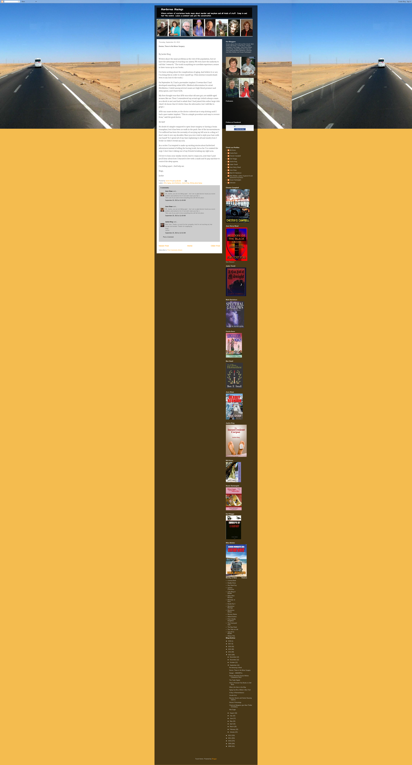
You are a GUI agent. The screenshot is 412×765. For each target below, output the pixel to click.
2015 (230, 649)
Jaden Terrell (234, 164)
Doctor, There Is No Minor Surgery (240, 670)
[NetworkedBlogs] (240, 126)
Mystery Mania (232, 614)
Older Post (215, 246)
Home (189, 246)
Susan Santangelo (235, 180)
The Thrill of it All (233, 629)
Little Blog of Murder (231, 592)
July (231, 716)
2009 (230, 743)
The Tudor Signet (234, 680)
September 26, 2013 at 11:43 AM (175, 200)
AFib (165, 183)
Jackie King (185, 183)
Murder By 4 (231, 604)
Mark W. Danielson (235, 173)
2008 (230, 746)
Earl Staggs (233, 159)
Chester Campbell (235, 156)
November (233, 660)
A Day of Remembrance (236, 692)
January (232, 732)
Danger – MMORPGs (235, 673)
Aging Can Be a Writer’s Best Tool (240, 690)
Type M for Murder (231, 632)
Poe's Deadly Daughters (232, 620)
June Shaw (169, 191)
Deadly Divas (232, 583)
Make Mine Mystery (231, 596)
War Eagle (232, 709)
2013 (230, 654)
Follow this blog (240, 129)
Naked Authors (232, 616)
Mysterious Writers (231, 611)
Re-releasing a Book (235, 667)
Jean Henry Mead (235, 167)
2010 (230, 741)
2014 (230, 652)
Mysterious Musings (231, 607)
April (231, 724)
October (232, 662)
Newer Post (164, 246)
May (231, 721)
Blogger (214, 759)
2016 (230, 646)
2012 (230, 735)
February (233, 729)
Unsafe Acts (233, 695)
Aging (169, 183)
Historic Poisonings (235, 702)
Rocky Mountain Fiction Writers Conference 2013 (239, 676)
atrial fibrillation (176, 183)
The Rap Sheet (232, 627)
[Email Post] (185, 181)
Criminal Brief (232, 580)
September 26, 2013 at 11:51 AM (175, 233)
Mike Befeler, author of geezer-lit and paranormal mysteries (241, 176)
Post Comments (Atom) (174, 250)
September (233, 665)
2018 (230, 641)
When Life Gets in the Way (237, 687)
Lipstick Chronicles (231, 588)
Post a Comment (168, 237)
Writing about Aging (196, 183)
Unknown (232, 183)
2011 (230, 738)
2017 (230, 644)
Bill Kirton (233, 150)
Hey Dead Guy (232, 585)
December (233, 657)
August (232, 713)
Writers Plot (231, 636)
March (232, 726)
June (231, 718)
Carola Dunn (233, 153)
